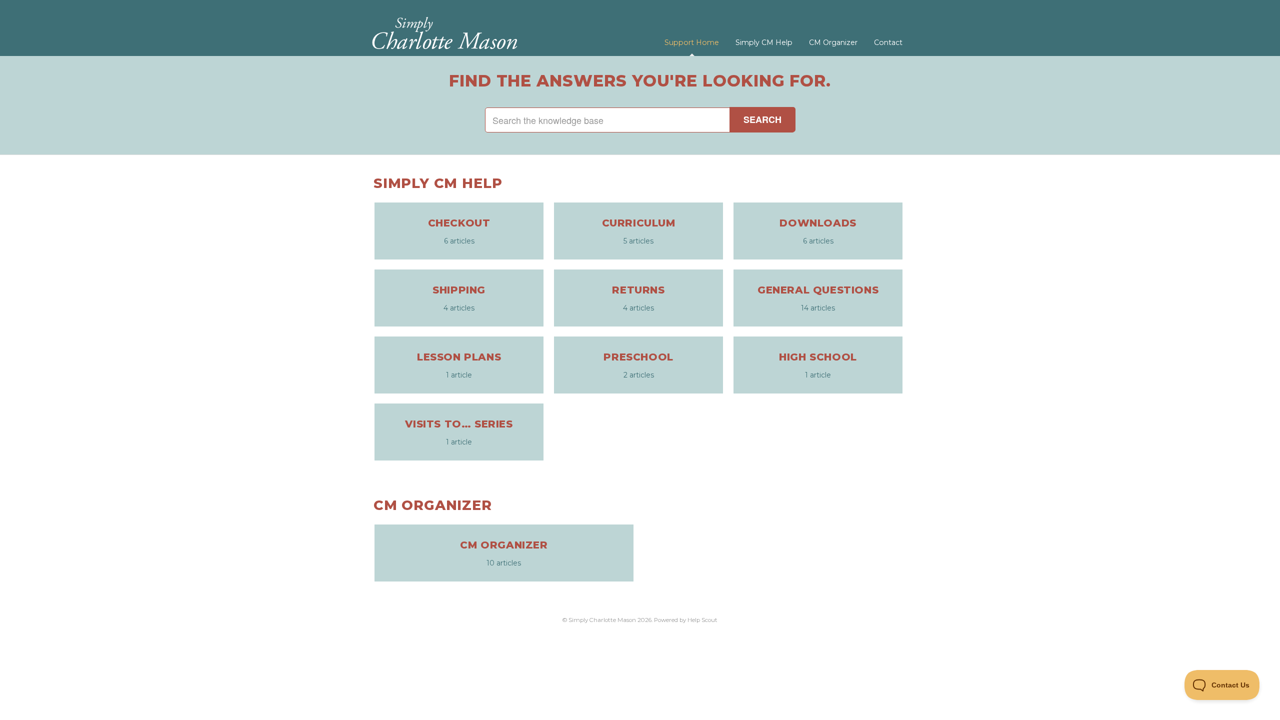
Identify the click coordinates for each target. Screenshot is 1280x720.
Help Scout (703, 620)
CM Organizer (833, 42)
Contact (888, 42)
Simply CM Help (764, 42)
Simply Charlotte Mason (602, 620)
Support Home (691, 42)
